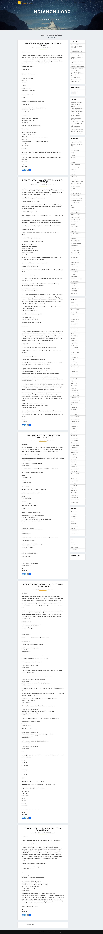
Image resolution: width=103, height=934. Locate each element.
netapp (73, 119)
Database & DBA (74, 164)
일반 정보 (73, 293)
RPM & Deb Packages (75, 243)
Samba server (74, 245)
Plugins (72, 521)
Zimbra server (74, 276)
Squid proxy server (75, 255)
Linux (81, 113)
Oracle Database (74, 226)
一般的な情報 (74, 288)
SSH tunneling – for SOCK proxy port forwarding (43, 829)
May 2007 (73, 488)
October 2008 (74, 447)
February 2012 (74, 366)
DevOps (72, 169)
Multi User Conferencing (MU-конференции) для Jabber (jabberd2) (77, 46)
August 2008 (73, 452)
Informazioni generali (75, 200)
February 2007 (74, 495)
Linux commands (74, 209)
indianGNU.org (74, 111)
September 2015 (74, 333)
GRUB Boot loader (80, 108)
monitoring (73, 116)
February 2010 (74, 411)
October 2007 (74, 476)
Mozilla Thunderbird (79, 116)
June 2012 (73, 362)
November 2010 (74, 395)
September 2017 (74, 321)
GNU (75, 108)
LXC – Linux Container (75, 77)
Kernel (80, 111)
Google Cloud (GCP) (75, 183)
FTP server (73, 176)
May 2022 (73, 302)
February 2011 (74, 388)
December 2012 (74, 350)
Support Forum (74, 526)
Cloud (72, 162)
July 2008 (73, 454)
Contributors (82, 2)
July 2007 (73, 483)
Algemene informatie (75, 142)
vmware (73, 133)
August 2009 (73, 426)
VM (71, 133)
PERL (76, 123)
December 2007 (74, 471)
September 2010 (74, 400)
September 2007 (74, 478)
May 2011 (73, 381)
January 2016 (74, 331)
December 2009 (74, 416)
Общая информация (75, 278)
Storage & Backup (75, 257)
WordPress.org (74, 549)
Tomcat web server (75, 262)
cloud (72, 104)
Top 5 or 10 (73, 264)
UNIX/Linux (74, 131)
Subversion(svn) (78, 129)
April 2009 (73, 435)
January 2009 (74, 440)
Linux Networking (75, 115)
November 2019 (74, 309)
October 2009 (74, 421)
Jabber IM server (74, 202)
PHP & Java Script (75, 233)
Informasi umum (74, 195)
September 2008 (74, 450)
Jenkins (72, 205)
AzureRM (73, 157)
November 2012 (74, 352)
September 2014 (74, 340)
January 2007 (74, 497)
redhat (79, 126)
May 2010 (73, 404)
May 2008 (73, 459)
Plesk (72, 236)
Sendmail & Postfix (75, 250)
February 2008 (74, 466)
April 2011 (73, 383)
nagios (80, 118)
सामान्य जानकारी (74, 283)
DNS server (73, 171)
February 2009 (74, 438)
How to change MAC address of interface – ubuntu (43, 436)
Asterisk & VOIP (74, 150)
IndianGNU (76, 110)
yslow (81, 133)
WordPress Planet (75, 533)
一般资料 (73, 290)
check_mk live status (79, 102)
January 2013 (74, 347)
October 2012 (74, 354)
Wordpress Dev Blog (75, 530)
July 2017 (73, 326)
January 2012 (74, 369)
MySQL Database (76, 118)
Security (73, 248)
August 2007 (73, 480)
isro (78, 111)
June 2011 (73, 378)
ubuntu (82, 129)
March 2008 (73, 464)
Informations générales (76, 198)
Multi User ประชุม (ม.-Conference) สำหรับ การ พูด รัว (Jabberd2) (77, 74)
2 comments (52, 47)
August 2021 (73, 304)
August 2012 (73, 357)
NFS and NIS (73, 221)
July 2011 (73, 376)
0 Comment (52, 588)
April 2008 (73, 461)
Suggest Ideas (74, 523)
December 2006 (74, 500)
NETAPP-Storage (74, 219)
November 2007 (74, 473)
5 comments (51, 184)
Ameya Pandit (74, 511)
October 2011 (74, 371)
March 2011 (73, 385)
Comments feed (74, 547)
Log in (72, 542)
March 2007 (73, 492)
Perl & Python (74, 231)
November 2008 (74, 445)
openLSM (73, 121)
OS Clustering (74, 229)
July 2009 (73, 428)
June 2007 (73, 485)
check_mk (74, 102)
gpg (76, 108)
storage (75, 129)
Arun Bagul (35, 47)
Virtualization (81, 131)
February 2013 (74, 345)
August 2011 (73, 373)
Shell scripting (74, 252)
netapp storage (77, 119)
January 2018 (74, 316)
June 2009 (73, 431)
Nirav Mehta (73, 518)
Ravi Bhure (36, 184)
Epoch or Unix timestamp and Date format (43, 44)
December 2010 (74, 393)
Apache (72, 102)
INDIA (72, 110)
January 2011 (74, 390)
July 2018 (73, 314)
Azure (72, 155)
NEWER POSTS (30, 924)
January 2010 (74, 414)
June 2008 (73, 457)
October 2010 (74, 397)
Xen (79, 133)
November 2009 (74, 419)
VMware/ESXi (74, 271)
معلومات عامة (76, 281)
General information (75, 179)
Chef (72, 160)
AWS (72, 152)
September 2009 (74, 423)
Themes (73, 528)
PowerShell (73, 238)
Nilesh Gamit (74, 516)
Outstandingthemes (60, 932)
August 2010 (73, 402)
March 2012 (73, 364)
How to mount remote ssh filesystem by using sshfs (42, 585)
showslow (81, 128)
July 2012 (73, 359)
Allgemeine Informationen (76, 144)
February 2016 (74, 328)
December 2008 (74, 442)
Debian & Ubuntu (74, 167)
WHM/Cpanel (74, 274)
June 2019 (73, 312)
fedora (78, 106)
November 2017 (74, 319)
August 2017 (73, 324)
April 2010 (73, 407)
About (75, 2)
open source (79, 121)
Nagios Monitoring (75, 217)
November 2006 (74, 502)
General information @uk (76, 181)
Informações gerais (75, 193)
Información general (75, 191)
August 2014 (73, 343)
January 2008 (74, 469)
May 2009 (73, 433)
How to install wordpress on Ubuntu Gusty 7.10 (42, 181)
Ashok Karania (74, 514)
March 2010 (73, 409)
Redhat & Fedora (75, 128)
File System (73, 174)
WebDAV (77, 133)
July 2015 (73, 338)
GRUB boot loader (75, 186)
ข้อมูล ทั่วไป (73, 286)
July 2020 (73, 307)
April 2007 (73, 490)
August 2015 (73, 335)
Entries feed (73, 544)
